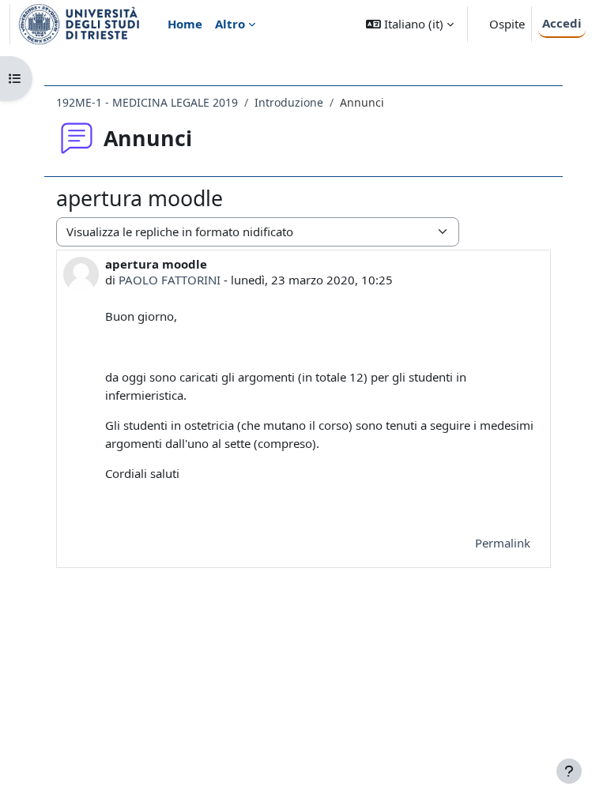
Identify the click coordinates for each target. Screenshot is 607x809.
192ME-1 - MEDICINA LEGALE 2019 (147, 102)
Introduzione (288, 102)
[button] (410, 24)
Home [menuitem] (185, 24)
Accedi (562, 23)
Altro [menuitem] (230, 24)
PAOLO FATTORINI (170, 280)
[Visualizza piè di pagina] (569, 771)
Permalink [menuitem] (502, 543)
